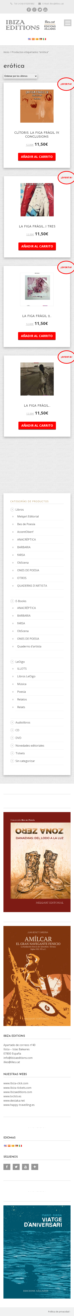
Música (21, 684)
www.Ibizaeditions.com (17, 1092)
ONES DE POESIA (28, 570)
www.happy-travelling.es (19, 1105)
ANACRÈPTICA (26, 539)
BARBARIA (23, 547)
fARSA (21, 555)
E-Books (20, 601)
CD (17, 730)
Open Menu (67, 22)
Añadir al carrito (37, 157)
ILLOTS (22, 668)
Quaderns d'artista (29, 646)
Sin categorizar (25, 761)
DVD (18, 738)
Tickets (20, 753)
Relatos (22, 699)
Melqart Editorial (28, 516)
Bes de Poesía (26, 524)
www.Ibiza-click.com (15, 1083)
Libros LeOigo (26, 676)
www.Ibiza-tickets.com (17, 1088)
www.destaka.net (14, 1100)
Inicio (6, 52)
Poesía (21, 692)
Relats (21, 707)
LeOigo (20, 662)
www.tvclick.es (12, 1096)
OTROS (22, 578)
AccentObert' (25, 532)
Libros (19, 509)
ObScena (23, 562)
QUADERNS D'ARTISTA (32, 586)
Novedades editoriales (29, 745)
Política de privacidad (58, 1311)
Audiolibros (22, 722)
